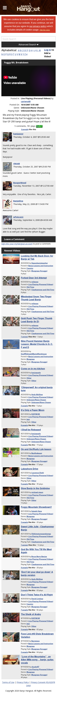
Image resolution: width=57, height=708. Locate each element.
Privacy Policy (23, 682)
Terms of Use (8, 682)
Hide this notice (45, 30)
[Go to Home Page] (28, 7)
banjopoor (18, 133)
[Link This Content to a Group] (39, 126)
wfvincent (18, 217)
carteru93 (26, 101)
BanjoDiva (18, 201)
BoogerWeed (19, 182)
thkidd (16, 163)
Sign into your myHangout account (17, 243)
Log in (47, 49)
